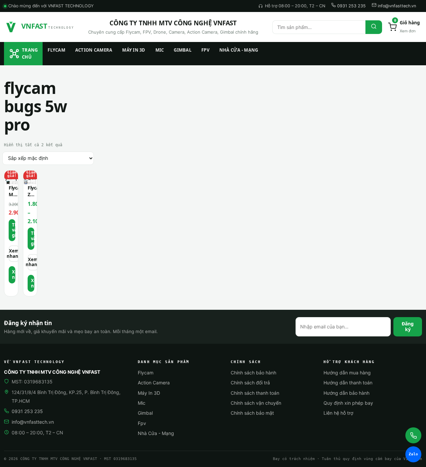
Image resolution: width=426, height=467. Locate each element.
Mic (159, 50)
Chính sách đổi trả (250, 382)
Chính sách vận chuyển (256, 403)
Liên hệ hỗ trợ (338, 413)
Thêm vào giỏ (32, 238)
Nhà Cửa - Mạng (238, 50)
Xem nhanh (14, 253)
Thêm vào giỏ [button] (13, 230)
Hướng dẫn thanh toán (347, 382)
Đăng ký (408, 326)
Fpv (205, 50)
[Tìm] (373, 27)
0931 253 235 (351, 5)
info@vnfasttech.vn (396, 5)
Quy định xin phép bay (348, 403)
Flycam (56, 50)
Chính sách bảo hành (253, 372)
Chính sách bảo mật (252, 413)
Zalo (413, 454)
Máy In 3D (133, 50)
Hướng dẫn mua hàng (347, 372)
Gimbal (182, 50)
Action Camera (93, 50)
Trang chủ (30, 53)
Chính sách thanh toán (255, 393)
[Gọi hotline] (413, 435)
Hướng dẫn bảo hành (346, 393)
